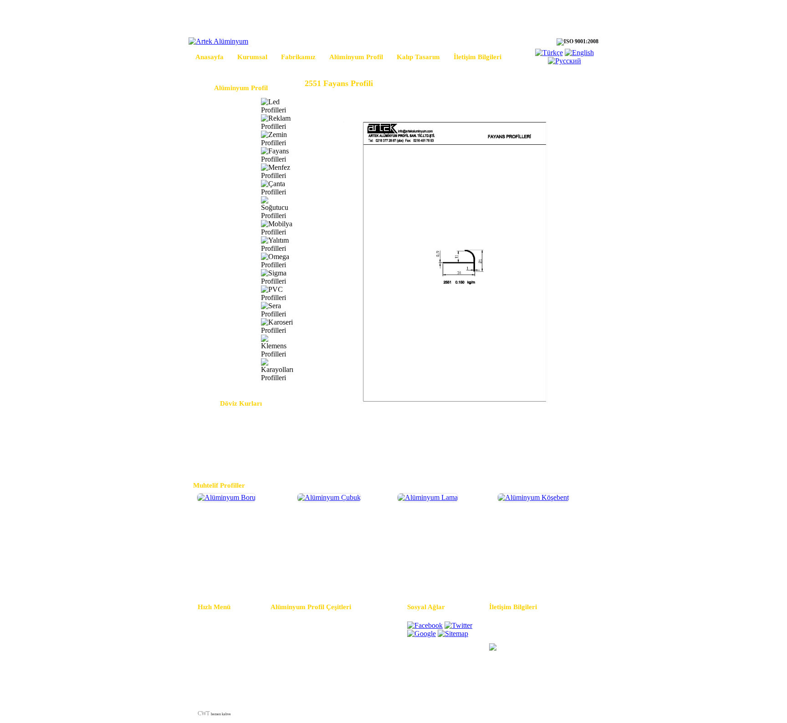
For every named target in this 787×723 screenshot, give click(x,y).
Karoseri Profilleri (222, 326)
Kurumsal (252, 57)
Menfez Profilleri (221, 171)
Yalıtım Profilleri (221, 244)
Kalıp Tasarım (418, 57)
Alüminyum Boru (243, 576)
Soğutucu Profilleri (223, 207)
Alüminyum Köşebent (543, 576)
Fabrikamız (298, 57)
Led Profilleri (216, 105)
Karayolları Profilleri (225, 370)
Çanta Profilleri (219, 187)
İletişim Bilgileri (477, 57)
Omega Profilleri (220, 260)
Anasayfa (209, 57)
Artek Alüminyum (508, 713)
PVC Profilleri (217, 293)
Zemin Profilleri (220, 138)
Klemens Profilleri (222, 346)
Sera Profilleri (217, 309)
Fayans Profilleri (220, 155)
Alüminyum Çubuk (343, 576)
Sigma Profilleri (219, 277)
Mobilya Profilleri (222, 227)
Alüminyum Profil (356, 57)
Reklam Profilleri (221, 122)
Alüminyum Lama (443, 576)
